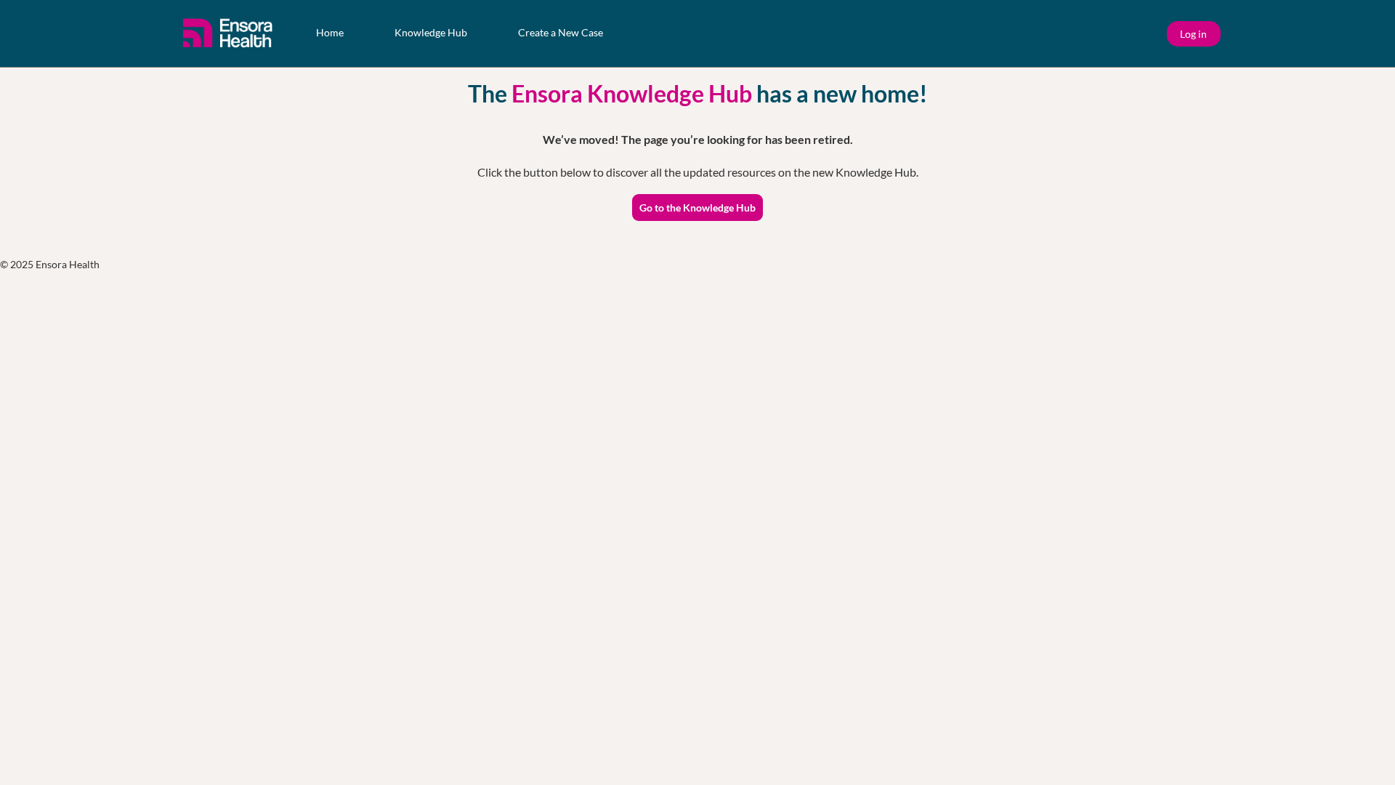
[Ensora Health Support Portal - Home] (228, 33)
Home (330, 32)
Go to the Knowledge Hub (697, 207)
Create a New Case (560, 32)
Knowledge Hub (431, 32)
